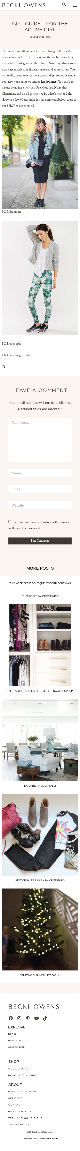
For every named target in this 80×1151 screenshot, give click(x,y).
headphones (48, 82)
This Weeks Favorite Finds (40, 596)
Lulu (69, 94)
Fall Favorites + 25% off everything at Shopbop (40, 691)
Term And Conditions (25, 1118)
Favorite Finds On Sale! (40, 785)
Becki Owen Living (23, 1075)
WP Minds (53, 1139)
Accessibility (19, 1125)
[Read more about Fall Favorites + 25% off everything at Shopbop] (40, 645)
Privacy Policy (19, 1111)
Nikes (58, 88)
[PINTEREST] (27, 1018)
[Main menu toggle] (75, 5)
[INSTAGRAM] (19, 1018)
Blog (12, 1034)
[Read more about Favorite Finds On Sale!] (40, 740)
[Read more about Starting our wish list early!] (40, 929)
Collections (18, 1069)
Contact (15, 1105)
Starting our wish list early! (40, 975)
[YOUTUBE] (36, 1018)
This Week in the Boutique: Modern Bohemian (40, 583)
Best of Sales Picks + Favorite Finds (40, 880)
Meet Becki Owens (22, 1092)
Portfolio (16, 1041)
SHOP (11, 106)
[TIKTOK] (45, 1018)
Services (15, 1098)
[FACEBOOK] (10, 1018)
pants (24, 82)
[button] (64, 5)
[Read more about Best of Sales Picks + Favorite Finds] (40, 835)
